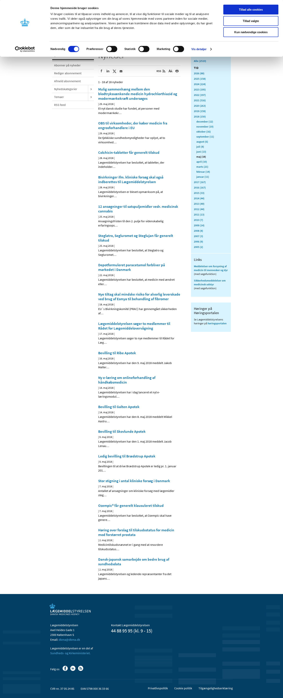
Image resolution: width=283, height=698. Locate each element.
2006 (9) (198, 241)
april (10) (201, 161)
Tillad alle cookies (251, 9)
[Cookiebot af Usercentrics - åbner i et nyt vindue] (25, 49)
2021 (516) (200, 100)
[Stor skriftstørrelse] (170, 71)
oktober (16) (203, 131)
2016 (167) (200, 187)
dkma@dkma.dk (69, 639)
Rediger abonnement (67, 73)
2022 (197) (200, 95)
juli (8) (200, 146)
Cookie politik (183, 688)
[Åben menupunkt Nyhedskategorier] (91, 89)
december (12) (204, 121)
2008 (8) (198, 230)
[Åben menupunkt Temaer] (91, 97)
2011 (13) (199, 214)
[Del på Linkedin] (108, 71)
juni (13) (201, 151)
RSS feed (60, 105)
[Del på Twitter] (114, 71)
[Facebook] (65, 670)
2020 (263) (200, 105)
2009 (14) (199, 225)
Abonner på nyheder (67, 65)
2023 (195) (200, 89)
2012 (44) (199, 209)
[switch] (111, 49)
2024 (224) (200, 84)
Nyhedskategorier (65, 89)
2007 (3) (198, 236)
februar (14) (203, 171)
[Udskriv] (177, 71)
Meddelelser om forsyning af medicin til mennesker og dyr (211, 268)
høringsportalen (217, 323)
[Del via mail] (121, 71)
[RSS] (81, 670)
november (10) (205, 126)
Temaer (59, 97)
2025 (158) (200, 78)
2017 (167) (200, 182)
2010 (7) (198, 220)
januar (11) (202, 176)
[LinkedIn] (73, 670)
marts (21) (202, 166)
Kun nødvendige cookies (251, 32)
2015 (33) (199, 193)
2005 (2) (198, 247)
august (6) (202, 141)
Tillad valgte (251, 21)
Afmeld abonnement (67, 81)
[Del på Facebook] (101, 71)
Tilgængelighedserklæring (215, 688)
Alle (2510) (200, 61)
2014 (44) (199, 198)
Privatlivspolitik (158, 688)
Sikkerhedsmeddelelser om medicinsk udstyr (210, 282)
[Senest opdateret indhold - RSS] (161, 71)
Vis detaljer (199, 49)
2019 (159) (200, 111)
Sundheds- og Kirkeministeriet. (70, 653)
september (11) (205, 136)
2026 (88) (199, 73)
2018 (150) (200, 116)
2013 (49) (199, 203)
